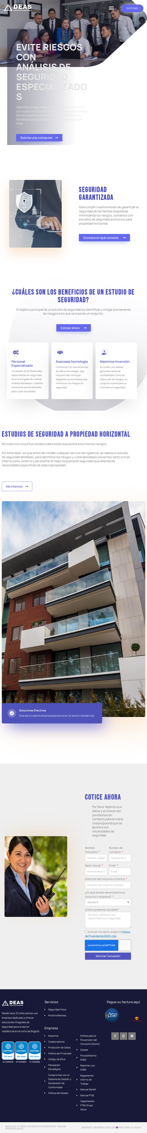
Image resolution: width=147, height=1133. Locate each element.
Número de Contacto (116, 850)
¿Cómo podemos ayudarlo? (102, 909)
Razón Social (93, 865)
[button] (111, 8)
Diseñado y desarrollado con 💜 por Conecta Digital (111, 1127)
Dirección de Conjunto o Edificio (105, 879)
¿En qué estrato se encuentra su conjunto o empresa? (105, 895)
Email (112, 865)
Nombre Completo (91, 850)
